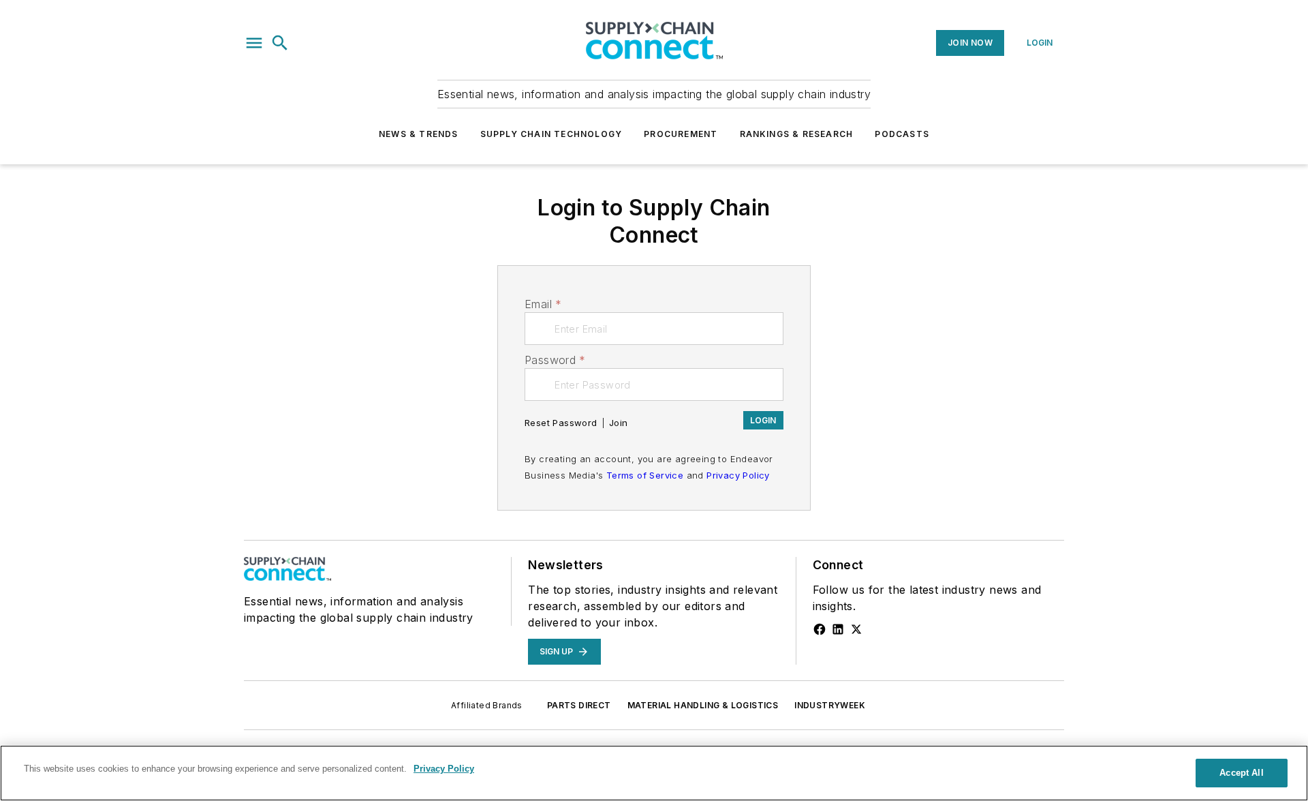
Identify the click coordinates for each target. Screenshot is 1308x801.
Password (555, 360)
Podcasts (902, 134)
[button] (254, 43)
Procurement (680, 134)
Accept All (1241, 773)
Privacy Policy (738, 475)
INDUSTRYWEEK (829, 705)
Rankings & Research (797, 134)
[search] (280, 43)
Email (543, 304)
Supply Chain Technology (551, 134)
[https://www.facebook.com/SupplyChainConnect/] (819, 629)
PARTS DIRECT (579, 705)
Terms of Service (644, 475)
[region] (654, 773)
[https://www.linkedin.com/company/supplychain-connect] (838, 629)
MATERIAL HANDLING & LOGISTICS (703, 705)
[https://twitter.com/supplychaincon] (856, 629)
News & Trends (418, 134)
